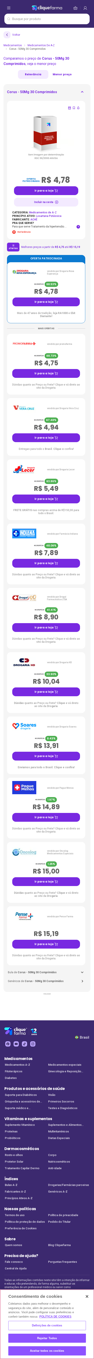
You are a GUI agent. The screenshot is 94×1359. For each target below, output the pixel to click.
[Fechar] (87, 1296)
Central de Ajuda (15, 1268)
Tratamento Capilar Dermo (22, 1168)
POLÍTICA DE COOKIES (55, 1316)
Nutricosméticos (59, 1161)
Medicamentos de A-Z (41, 45)
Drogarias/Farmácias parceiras (68, 1185)
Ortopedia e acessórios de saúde (22, 1102)
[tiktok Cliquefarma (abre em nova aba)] (24, 1043)
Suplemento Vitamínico (20, 1124)
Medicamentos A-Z (17, 1064)
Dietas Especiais (59, 1138)
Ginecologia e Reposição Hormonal (64, 1072)
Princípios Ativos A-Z (19, 1198)
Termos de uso (14, 1215)
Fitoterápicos (13, 1071)
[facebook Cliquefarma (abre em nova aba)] (7, 1043)
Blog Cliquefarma (59, 1245)
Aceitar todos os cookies (47, 1350)
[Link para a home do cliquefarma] (47, 8)
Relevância (33, 74)
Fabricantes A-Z (15, 1191)
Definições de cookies (47, 1325)
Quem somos (13, 1245)
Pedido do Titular (59, 1221)
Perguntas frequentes (62, 1261)
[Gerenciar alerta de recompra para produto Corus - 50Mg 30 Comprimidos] (69, 108)
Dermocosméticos (21, 1148)
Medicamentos (12, 45)
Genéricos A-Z (58, 1191)
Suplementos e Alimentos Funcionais (65, 1125)
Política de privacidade (63, 1215)
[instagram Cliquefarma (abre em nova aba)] (32, 1043)
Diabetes (11, 1078)
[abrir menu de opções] (8, 8)
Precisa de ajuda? (21, 1255)
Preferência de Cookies (21, 1228)
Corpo (52, 1155)
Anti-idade (55, 1168)
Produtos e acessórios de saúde (34, 1088)
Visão (51, 1095)
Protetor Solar (14, 1161)
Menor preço (62, 74)
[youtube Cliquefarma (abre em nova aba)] (16, 1043)
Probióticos (12, 1138)
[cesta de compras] (85, 7)
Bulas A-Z (11, 1185)
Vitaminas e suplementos (28, 1118)
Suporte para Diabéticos (21, 1095)
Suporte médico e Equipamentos (16, 1108)
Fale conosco (14, 1261)
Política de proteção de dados (25, 1221)
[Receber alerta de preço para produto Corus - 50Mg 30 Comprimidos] (78, 108)
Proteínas (11, 1131)
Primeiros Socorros (61, 1101)
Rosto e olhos (14, 1155)
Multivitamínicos (58, 1131)
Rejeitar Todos (47, 1338)
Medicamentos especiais (64, 1064)
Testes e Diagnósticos (62, 1108)
